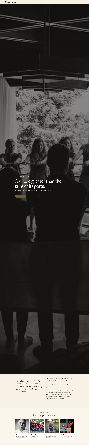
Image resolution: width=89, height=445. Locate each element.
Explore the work (33, 196)
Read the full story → (51, 402)
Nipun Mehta (10, 2)
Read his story (20, 196)
